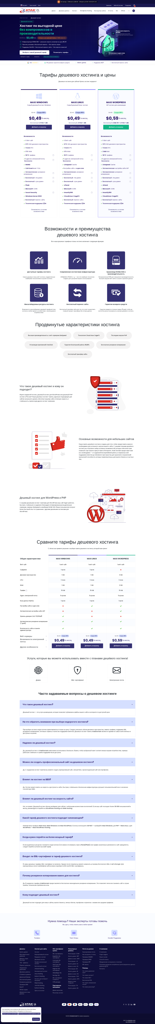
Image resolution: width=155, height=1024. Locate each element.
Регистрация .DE (73, 969)
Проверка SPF (86, 962)
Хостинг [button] (74, 11)
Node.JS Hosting (39, 976)
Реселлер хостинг (58, 993)
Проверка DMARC (87, 957)
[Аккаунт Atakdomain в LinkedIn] (131, 1004)
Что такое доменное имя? (88, 971)
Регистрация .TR (73, 985)
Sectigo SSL (56, 975)
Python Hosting (39, 988)
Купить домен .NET (73, 956)
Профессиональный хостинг (41, 962)
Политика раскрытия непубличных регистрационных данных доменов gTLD (117, 965)
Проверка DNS (24, 984)
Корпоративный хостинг (42, 954)
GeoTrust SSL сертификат (57, 965)
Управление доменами (23, 968)
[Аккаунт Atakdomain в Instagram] (128, 1004)
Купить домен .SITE (73, 979)
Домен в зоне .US (73, 966)
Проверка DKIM (86, 959)
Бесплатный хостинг (41, 966)
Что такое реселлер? (88, 987)
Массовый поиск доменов (24, 955)
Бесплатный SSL (87, 980)
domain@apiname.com (35, 1022)
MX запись (85, 964)
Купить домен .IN (73, 971)
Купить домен (24, 952)
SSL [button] (117, 11)
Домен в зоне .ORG (73, 959)
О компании (103, 952)
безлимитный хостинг (41, 971)
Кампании (108, 5)
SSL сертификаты (58, 953)
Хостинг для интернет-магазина (41, 979)
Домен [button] (54, 11)
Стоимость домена (25, 974)
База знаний (33, 5)
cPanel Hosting (39, 968)
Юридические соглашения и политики (110, 962)
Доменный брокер (25, 977)
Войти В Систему (118, 5)
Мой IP (22, 987)
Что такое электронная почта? (89, 983)
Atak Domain (24, 18)
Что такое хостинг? (88, 975)
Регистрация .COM (73, 953)
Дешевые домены (64, 11)
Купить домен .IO (73, 964)
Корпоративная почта (88, 952)
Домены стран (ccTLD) (24, 959)
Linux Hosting (39, 974)
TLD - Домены (24, 963)
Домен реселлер (58, 990)
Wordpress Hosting (86, 11)
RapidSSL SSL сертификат (56, 957)
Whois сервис (24, 989)
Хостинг (37, 952)
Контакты (102, 968)
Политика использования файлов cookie (29, 1013)
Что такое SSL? (86, 978)
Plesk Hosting (39, 983)
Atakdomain (73, 1016)
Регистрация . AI (73, 961)
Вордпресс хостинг (40, 957)
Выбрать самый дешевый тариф (34, 52)
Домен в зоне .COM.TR (72, 982)
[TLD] (133, 10)
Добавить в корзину (39, 127)
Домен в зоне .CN (73, 974)
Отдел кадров (103, 954)
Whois (123, 11)
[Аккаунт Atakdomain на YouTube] (134, 1004)
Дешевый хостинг (40, 959)
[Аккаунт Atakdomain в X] (126, 1004)
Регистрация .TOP (73, 976)
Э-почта (110, 11)
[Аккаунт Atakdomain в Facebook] (123, 1004)
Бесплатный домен (25, 979)
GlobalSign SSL (57, 973)
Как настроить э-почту (89, 954)
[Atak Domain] (30, 11)
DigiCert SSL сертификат (56, 969)
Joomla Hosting (39, 985)
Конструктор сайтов (100, 11)
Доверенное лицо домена (25, 993)
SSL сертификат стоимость (57, 978)
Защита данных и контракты (10, 1013)
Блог (39, 5)
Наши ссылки (103, 957)
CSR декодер (56, 982)
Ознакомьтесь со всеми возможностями (39, 210)
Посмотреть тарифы (60, 52)
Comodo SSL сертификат (57, 961)
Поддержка (128, 5)
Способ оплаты (104, 959)
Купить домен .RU (73, 988)
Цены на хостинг (39, 990)
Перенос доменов (25, 965)
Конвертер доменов (25, 982)
